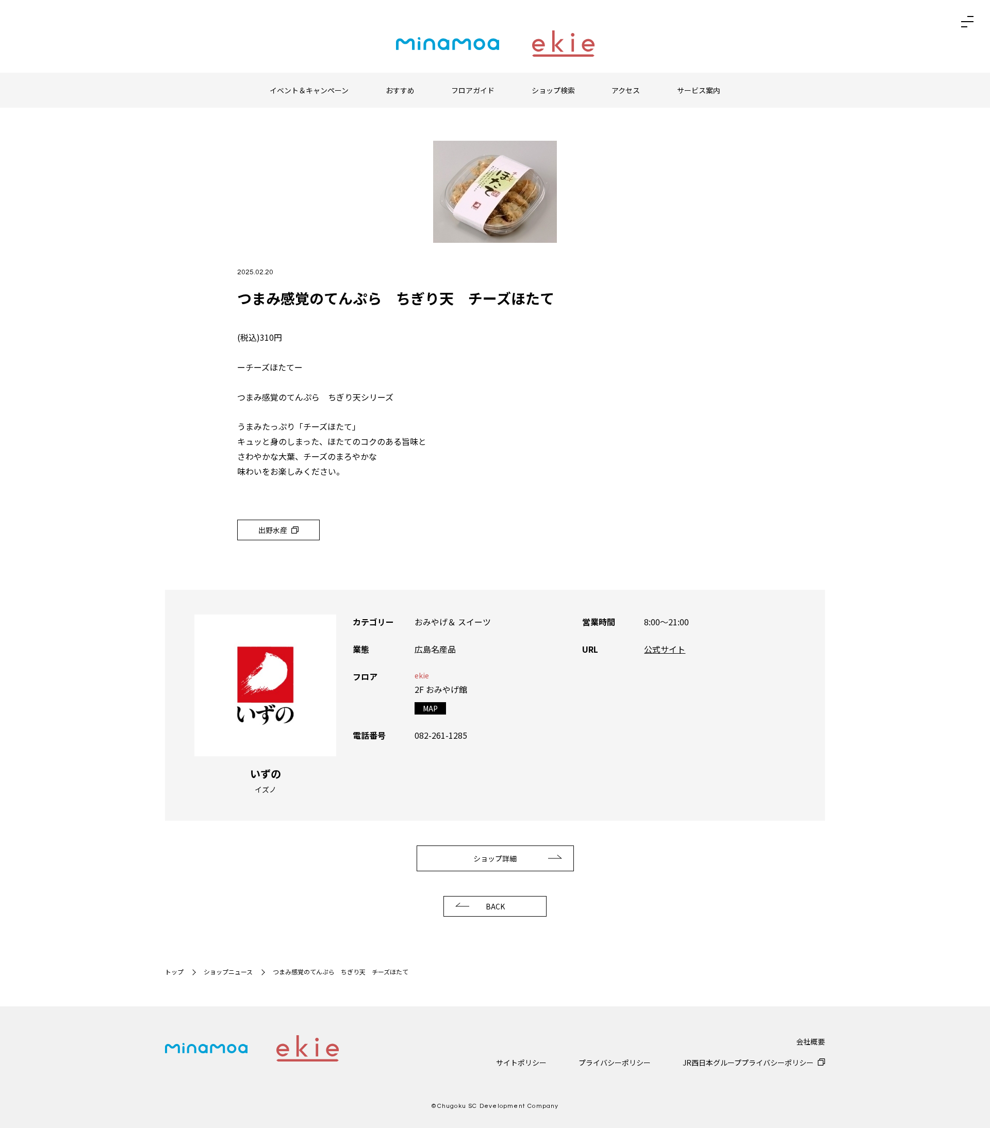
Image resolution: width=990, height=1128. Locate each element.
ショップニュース (228, 971)
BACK (495, 906)
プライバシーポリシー (615, 1062)
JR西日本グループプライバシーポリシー (748, 1062)
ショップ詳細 (495, 858)
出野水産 (272, 530)
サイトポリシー (521, 1062)
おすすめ (400, 90)
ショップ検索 (553, 90)
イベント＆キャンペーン (309, 90)
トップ (174, 971)
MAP (430, 708)
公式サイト (664, 649)
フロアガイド (472, 90)
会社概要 (810, 1041)
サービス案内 (698, 90)
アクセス (626, 90)
